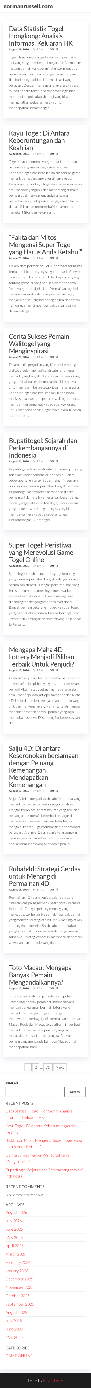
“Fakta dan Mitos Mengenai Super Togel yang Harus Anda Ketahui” (45, 244)
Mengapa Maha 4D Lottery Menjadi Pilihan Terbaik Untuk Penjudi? (41, 656)
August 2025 (16, 1312)
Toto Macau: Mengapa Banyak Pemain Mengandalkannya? (40, 974)
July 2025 (14, 1320)
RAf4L (41, 49)
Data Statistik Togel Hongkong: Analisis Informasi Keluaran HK (40, 35)
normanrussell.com (28, 6)
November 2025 (19, 1287)
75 (48, 1067)
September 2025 (20, 1304)
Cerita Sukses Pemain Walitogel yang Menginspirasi (39, 343)
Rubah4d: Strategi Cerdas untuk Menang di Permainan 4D (44, 876)
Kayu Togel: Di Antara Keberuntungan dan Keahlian (39, 140)
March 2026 (16, 1254)
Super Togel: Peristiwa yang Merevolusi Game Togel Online (41, 552)
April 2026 (15, 1245)
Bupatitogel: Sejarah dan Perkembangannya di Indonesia (43, 447)
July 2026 (14, 1220)
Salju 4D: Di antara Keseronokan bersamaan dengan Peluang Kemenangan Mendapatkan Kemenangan (43, 766)
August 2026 (16, 1212)
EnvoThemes (54, 1380)
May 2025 (14, 1337)
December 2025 (19, 1278)
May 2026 (14, 1237)
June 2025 (14, 1329)
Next (60, 1067)
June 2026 (14, 1229)
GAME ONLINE (19, 1355)
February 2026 (18, 1262)
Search (12, 1082)
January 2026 (17, 1270)
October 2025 (18, 1295)
